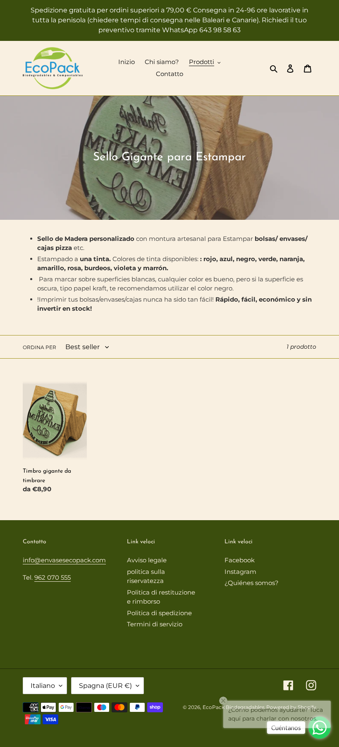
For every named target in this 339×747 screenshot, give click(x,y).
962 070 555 (52, 577)
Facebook (239, 560)
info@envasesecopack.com (64, 560)
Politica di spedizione (159, 613)
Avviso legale (147, 560)
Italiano (43, 686)
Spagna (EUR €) (105, 686)
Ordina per (39, 347)
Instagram (240, 572)
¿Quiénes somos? (251, 583)
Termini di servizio (154, 624)
